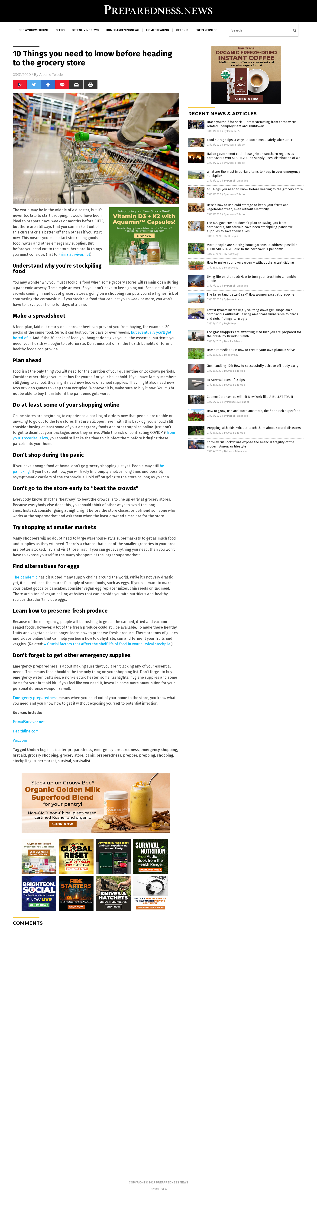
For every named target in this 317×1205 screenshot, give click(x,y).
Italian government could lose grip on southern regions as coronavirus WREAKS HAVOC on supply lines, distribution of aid (253, 156)
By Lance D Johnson (235, 451)
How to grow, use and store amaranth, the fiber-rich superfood (253, 411)
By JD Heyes (231, 236)
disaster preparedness (72, 750)
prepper (130, 755)
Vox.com (20, 740)
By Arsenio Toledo (234, 144)
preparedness (206, 30)
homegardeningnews (122, 30)
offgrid (182, 30)
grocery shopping (43, 755)
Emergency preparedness (35, 698)
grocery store (71, 755)
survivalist (81, 761)
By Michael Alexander (236, 401)
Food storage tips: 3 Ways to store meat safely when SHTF (250, 140)
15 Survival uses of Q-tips (226, 380)
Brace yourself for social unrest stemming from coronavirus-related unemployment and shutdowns (252, 124)
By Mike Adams (233, 341)
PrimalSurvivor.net (74, 254)
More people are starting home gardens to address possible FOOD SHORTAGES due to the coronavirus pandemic (252, 247)
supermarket (44, 761)
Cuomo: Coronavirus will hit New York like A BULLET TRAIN (250, 397)
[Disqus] (96, 987)
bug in (45, 750)
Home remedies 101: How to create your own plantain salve (251, 350)
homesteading (157, 30)
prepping (147, 755)
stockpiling (22, 761)
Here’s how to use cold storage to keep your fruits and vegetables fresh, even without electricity (247, 207)
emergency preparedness (116, 750)
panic (90, 755)
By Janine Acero (233, 299)
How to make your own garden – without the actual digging (250, 263)
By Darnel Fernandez (236, 180)
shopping (165, 755)
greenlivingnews (85, 30)
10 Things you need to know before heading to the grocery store (255, 189)
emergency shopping (159, 750)
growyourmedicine (34, 30)
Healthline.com (26, 731)
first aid (19, 755)
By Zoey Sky (231, 254)
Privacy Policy (158, 1188)
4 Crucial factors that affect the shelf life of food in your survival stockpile (107, 644)
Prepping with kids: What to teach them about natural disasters (254, 428)
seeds (60, 30)
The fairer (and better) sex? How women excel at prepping (250, 295)
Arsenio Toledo (51, 75)
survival (64, 761)
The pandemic (25, 577)
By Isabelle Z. (232, 131)
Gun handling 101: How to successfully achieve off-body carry (252, 366)
